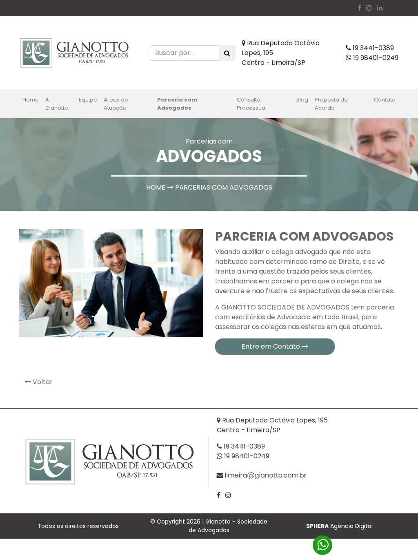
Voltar (42, 382)
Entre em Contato (272, 346)
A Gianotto (56, 104)
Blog (302, 100)
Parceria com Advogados (177, 104)
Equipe (88, 100)
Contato (385, 100)
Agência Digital (339, 526)
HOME (155, 187)
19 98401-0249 (374, 57)
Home (32, 99)
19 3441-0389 (372, 48)
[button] (379, 8)
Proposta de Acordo (331, 104)
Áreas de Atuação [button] (116, 104)
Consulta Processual (252, 104)
